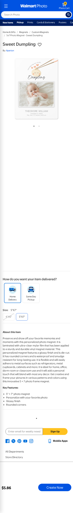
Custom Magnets (40, 32)
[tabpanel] (36, 89)
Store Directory (14, 457)
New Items (8, 22)
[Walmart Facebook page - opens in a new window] (7, 440)
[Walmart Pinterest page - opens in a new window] (19, 440)
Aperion (10, 50)
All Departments (14, 451)
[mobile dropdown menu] (5, 6)
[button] (39, 45)
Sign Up (55, 431)
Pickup (20, 22)
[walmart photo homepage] (34, 6)
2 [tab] (38, 125)
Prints (30, 22)
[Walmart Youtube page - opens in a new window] (25, 440)
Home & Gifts (9, 32)
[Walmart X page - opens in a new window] (13, 440)
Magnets (23, 32)
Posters (62, 22)
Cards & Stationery (46, 22)
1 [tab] (33, 125)
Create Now (55, 487)
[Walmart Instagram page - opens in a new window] (31, 440)
